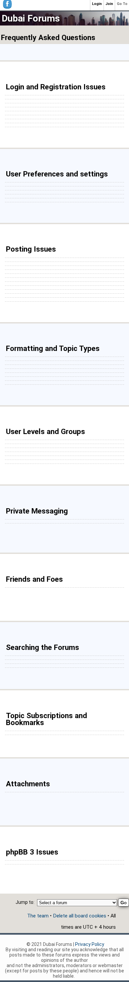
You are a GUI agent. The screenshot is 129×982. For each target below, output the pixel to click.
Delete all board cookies (79, 916)
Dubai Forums (31, 18)
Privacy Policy (89, 944)
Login (97, 4)
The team (38, 916)
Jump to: (25, 902)
